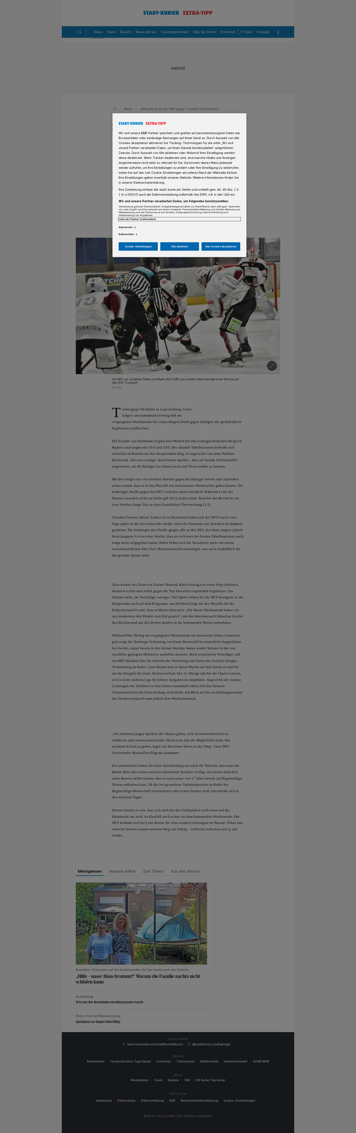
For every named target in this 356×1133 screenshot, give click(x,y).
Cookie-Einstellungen (138, 246)
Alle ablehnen (179, 246)
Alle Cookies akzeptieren (220, 246)
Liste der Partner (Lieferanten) (137, 219)
